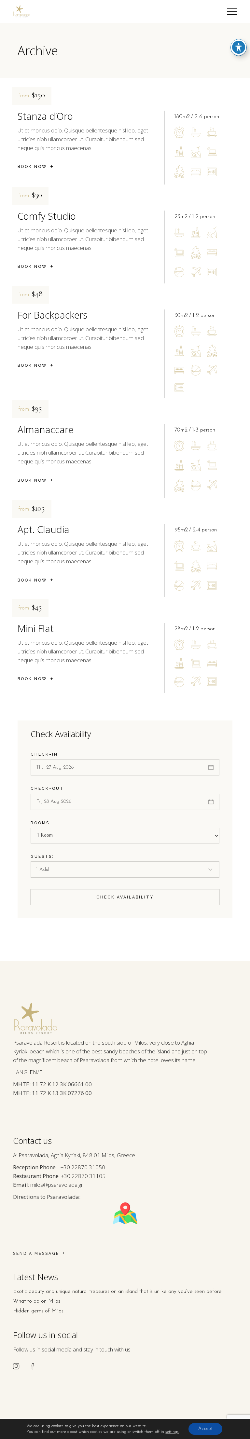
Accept (205, 1428)
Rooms (40, 823)
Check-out (47, 788)
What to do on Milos (36, 1301)
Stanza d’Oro (45, 116)
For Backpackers (52, 314)
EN (33, 1072)
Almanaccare (46, 429)
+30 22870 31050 (83, 1167)
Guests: (42, 856)
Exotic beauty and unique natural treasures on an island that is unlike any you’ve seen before (117, 1291)
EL (42, 1072)
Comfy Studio (47, 216)
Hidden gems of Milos (38, 1311)
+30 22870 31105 (83, 1176)
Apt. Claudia (43, 529)
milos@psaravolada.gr (56, 1184)
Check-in (44, 754)
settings (172, 1432)
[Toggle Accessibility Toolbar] (238, 47)
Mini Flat (36, 628)
